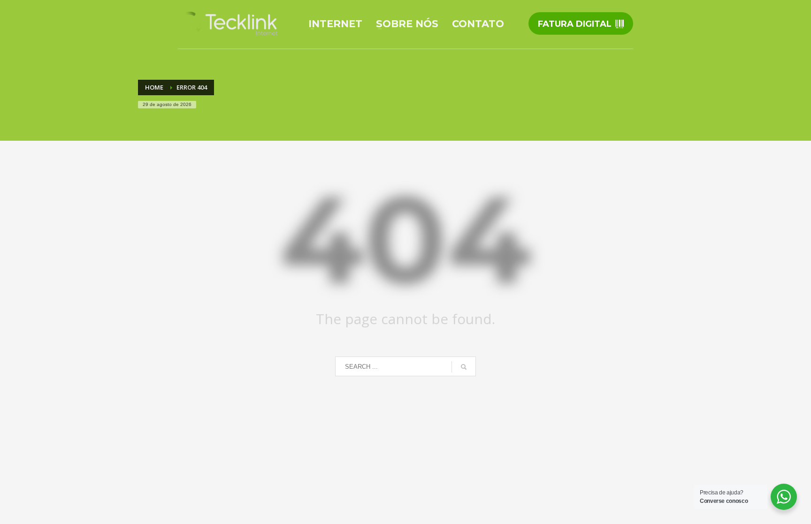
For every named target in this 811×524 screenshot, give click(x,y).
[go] (463, 367)
